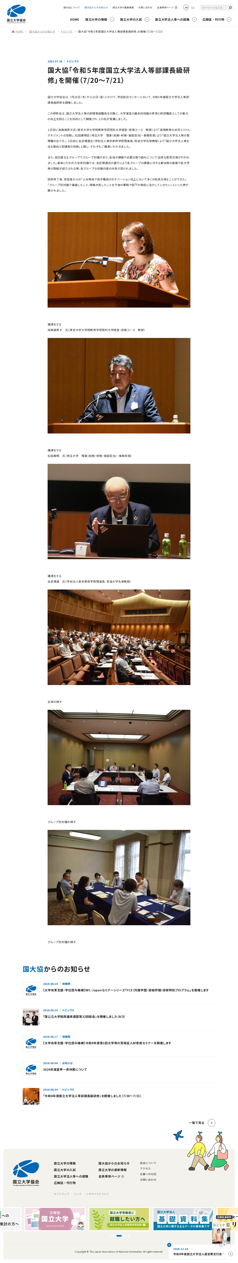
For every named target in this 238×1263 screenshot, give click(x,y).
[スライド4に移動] (122, 1236)
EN (192, 7)
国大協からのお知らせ (96, 7)
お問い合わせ (145, 7)
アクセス (145, 1168)
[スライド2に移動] (113, 1236)
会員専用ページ (165, 7)
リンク (77, 1194)
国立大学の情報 (65, 1163)
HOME (20, 31)
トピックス (67, 31)
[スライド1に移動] (109, 1236)
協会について (148, 1163)
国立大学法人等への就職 (71, 1176)
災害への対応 (148, 1174)
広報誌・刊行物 (65, 1183)
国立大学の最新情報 (123, 7)
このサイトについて (97, 1194)
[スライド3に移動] (117, 1236)
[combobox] (216, 7)
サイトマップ (61, 1194)
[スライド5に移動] (128, 1236)
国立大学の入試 (65, 1169)
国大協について (72, 7)
